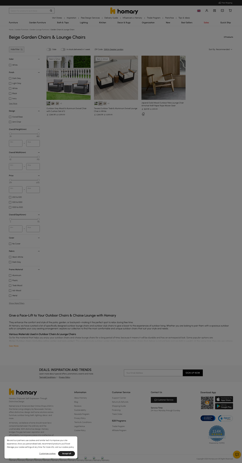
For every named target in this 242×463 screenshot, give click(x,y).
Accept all (66, 453)
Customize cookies (47, 453)
